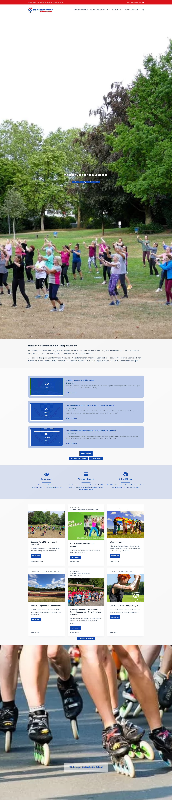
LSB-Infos (129, 572)
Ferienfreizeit (74, 632)
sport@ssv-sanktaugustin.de (55, 2)
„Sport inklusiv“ (116, 542)
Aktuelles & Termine (80, 10)
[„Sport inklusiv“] (125, 524)
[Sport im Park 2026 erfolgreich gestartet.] (46, 524)
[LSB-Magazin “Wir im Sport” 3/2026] (125, 588)
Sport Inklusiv (114, 562)
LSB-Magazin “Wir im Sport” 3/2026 (125, 606)
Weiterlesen (36, 556)
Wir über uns (116, 10)
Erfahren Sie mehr (71, 393)
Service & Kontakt (131, 10)
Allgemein (43, 508)
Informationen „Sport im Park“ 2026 (86, 182)
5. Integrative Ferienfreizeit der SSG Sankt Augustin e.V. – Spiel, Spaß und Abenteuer (85, 612)
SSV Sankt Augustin (53, 508)
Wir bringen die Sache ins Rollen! (86, 767)
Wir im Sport (113, 632)
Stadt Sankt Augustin (55, 572)
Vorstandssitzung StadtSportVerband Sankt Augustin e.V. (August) (90, 406)
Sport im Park (35, 562)
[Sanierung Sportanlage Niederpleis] (46, 588)
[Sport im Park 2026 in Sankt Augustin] (86, 526)
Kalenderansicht (96, 459)
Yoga (41, 562)
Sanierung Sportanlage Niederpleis (46, 606)
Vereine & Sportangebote (99, 10)
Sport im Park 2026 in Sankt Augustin (80, 380)
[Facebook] (143, 2)
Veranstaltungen (86, 479)
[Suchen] (143, 10)
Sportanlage (35, 632)
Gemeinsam (46, 479)
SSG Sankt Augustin (83, 573)
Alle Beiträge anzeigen (86, 639)
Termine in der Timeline (78, 459)
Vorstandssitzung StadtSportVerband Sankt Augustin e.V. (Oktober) (91, 431)
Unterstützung (125, 479)
